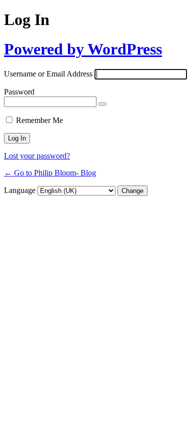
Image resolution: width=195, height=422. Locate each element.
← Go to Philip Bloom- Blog (50, 172)
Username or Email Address (48, 74)
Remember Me (39, 120)
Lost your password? (37, 156)
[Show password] (102, 104)
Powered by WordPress (83, 49)
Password (19, 92)
